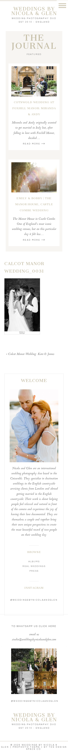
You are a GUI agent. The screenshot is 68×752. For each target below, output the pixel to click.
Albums (34, 561)
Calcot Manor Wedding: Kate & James (31, 354)
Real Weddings (34, 566)
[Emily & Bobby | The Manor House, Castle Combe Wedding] (34, 177)
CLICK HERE (47, 626)
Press (33, 571)
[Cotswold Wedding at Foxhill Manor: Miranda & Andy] (34, 81)
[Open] (22, 659)
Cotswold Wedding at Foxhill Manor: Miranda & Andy (34, 108)
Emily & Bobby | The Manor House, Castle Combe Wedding (34, 204)
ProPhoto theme (26, 747)
